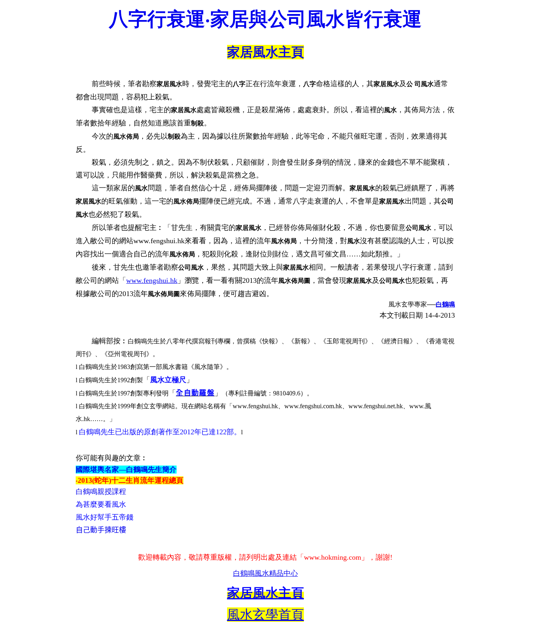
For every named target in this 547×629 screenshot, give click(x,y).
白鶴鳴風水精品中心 (265, 573)
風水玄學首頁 (265, 614)
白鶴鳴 (445, 304)
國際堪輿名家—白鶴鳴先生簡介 (126, 470)
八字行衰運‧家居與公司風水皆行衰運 (265, 19)
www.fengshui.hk (151, 280)
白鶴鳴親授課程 (101, 492)
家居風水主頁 (265, 52)
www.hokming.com (332, 557)
